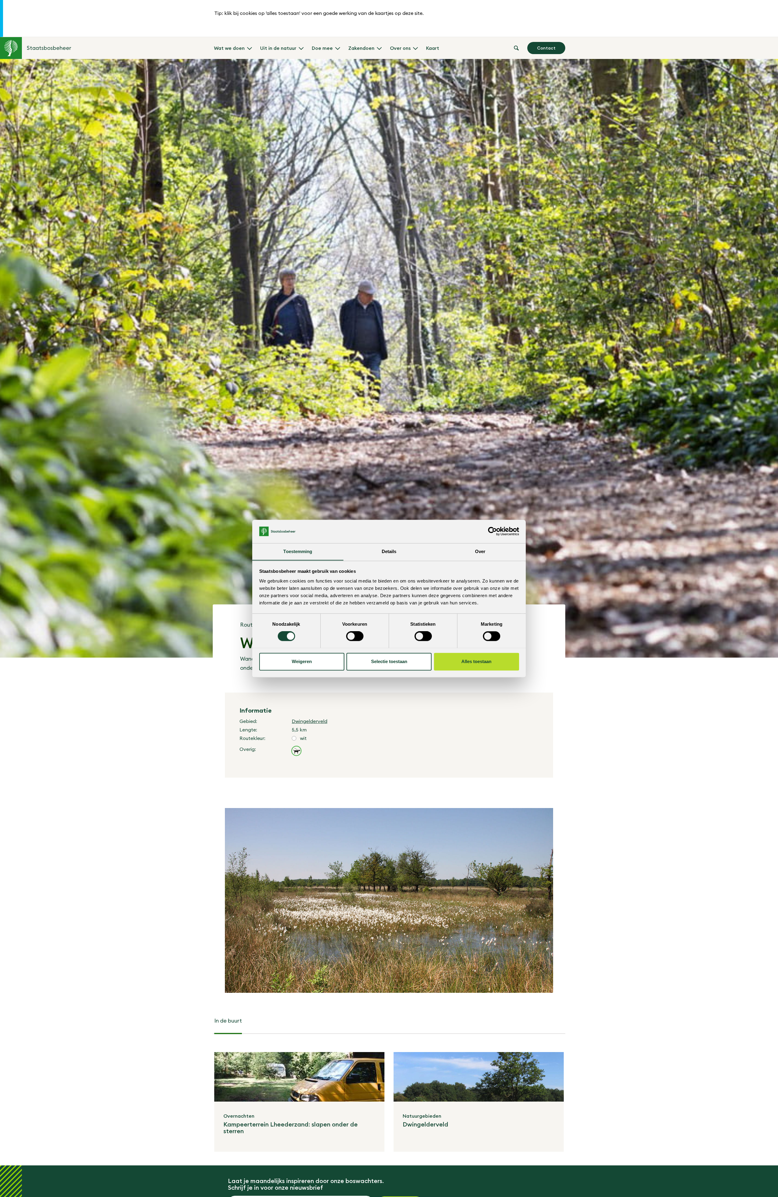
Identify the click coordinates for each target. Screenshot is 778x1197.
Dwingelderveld (309, 721)
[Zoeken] (516, 48)
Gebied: (248, 721)
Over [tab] (480, 551)
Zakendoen (361, 48)
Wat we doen (229, 48)
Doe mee (322, 48)
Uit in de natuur (278, 48)
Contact (546, 48)
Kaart (432, 48)
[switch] (354, 636)
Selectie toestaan (389, 661)
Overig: (247, 749)
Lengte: (248, 730)
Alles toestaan (476, 661)
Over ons (400, 48)
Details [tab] (389, 551)
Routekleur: (252, 738)
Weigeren (302, 661)
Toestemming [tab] (297, 551)
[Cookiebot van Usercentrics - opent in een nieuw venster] (492, 531)
